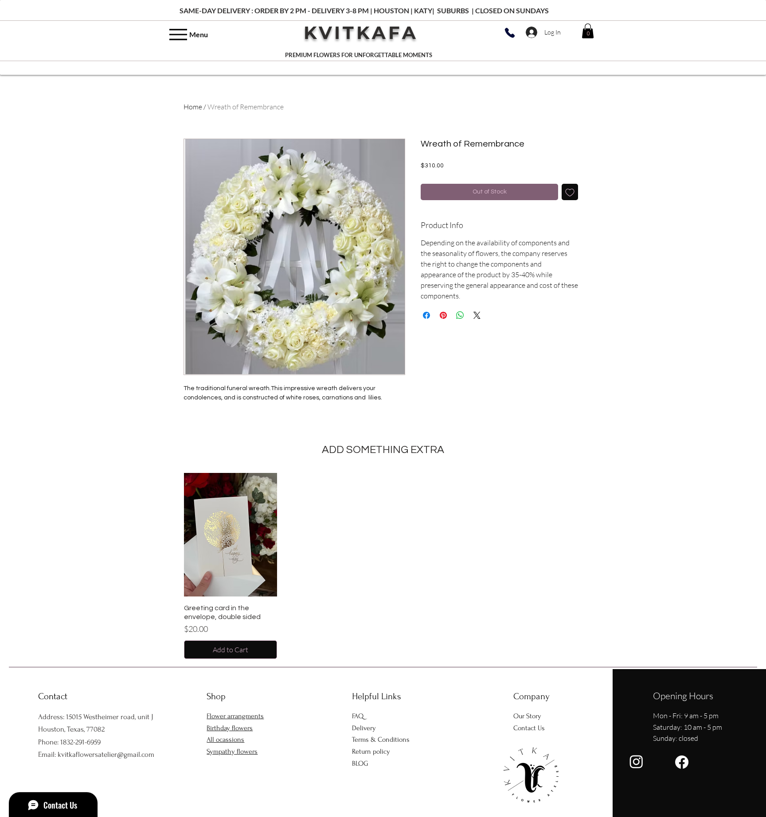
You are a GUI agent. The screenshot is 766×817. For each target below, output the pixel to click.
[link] (588, 30)
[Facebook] (681, 762)
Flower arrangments (235, 716)
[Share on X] (477, 315)
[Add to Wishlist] (570, 192)
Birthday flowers (230, 728)
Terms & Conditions (381, 739)
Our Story (527, 716)
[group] (383, 565)
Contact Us (529, 728)
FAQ (357, 716)
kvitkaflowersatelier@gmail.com (106, 754)
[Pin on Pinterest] (443, 315)
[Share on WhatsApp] (460, 315)
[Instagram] (636, 761)
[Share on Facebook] (426, 315)
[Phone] (510, 33)
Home (193, 106)
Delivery (364, 728)
